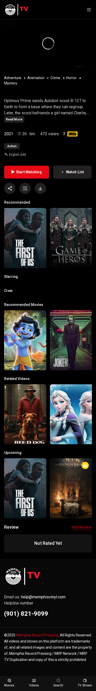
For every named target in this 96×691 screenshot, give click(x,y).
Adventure (12, 78)
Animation (35, 78)
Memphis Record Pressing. (37, 635)
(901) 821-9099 (26, 613)
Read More (14, 119)
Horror (71, 78)
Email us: (35, 597)
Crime (55, 78)
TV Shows (85, 685)
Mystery (10, 83)
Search (58, 685)
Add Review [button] (82, 527)
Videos (34, 685)
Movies (9, 685)
